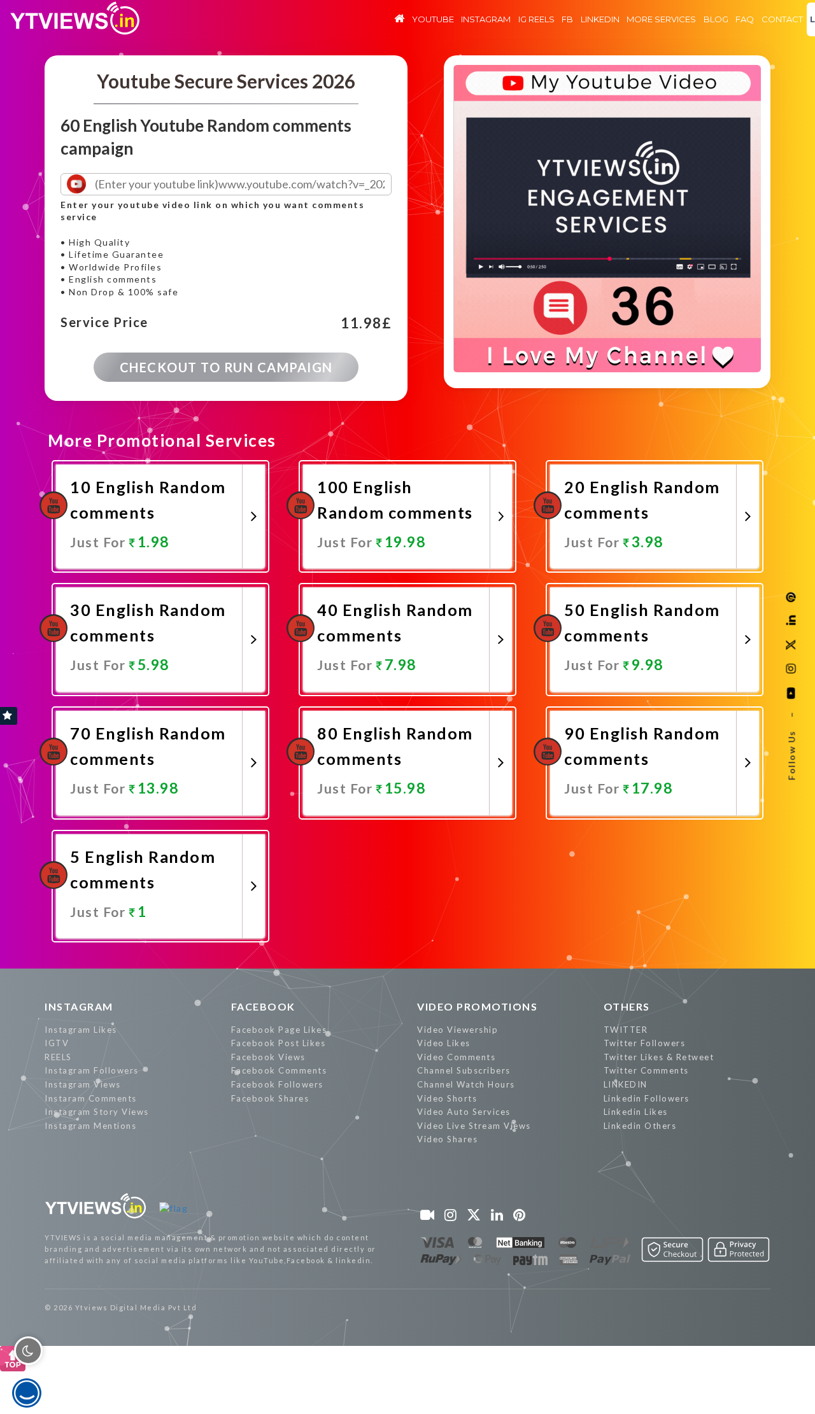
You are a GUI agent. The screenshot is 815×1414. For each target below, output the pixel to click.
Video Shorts (447, 1098)
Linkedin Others (640, 1126)
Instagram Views (83, 1084)
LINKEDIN (626, 1084)
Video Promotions (477, 1006)
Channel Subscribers (464, 1070)
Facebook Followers (277, 1084)
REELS (58, 1057)
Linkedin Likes (636, 1112)
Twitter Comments (646, 1070)
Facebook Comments (279, 1070)
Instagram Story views (97, 1112)
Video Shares (447, 1139)
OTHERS (627, 1006)
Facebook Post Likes (278, 1043)
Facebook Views (268, 1057)
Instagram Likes (81, 1030)
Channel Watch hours (466, 1084)
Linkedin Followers (647, 1098)
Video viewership (457, 1030)
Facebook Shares (270, 1098)
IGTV (57, 1043)
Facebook (263, 1006)
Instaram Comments (91, 1098)
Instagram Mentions (90, 1126)
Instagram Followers (92, 1070)
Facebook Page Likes (279, 1030)
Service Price (104, 322)
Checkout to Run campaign (226, 367)
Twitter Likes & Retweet (659, 1057)
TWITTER (626, 1030)
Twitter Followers (645, 1043)
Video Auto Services (464, 1112)
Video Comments (456, 1057)
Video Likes (444, 1043)
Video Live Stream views (474, 1126)
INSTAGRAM (79, 1006)
